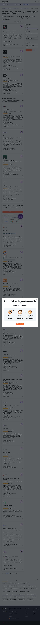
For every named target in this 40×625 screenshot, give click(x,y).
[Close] (36, 299)
